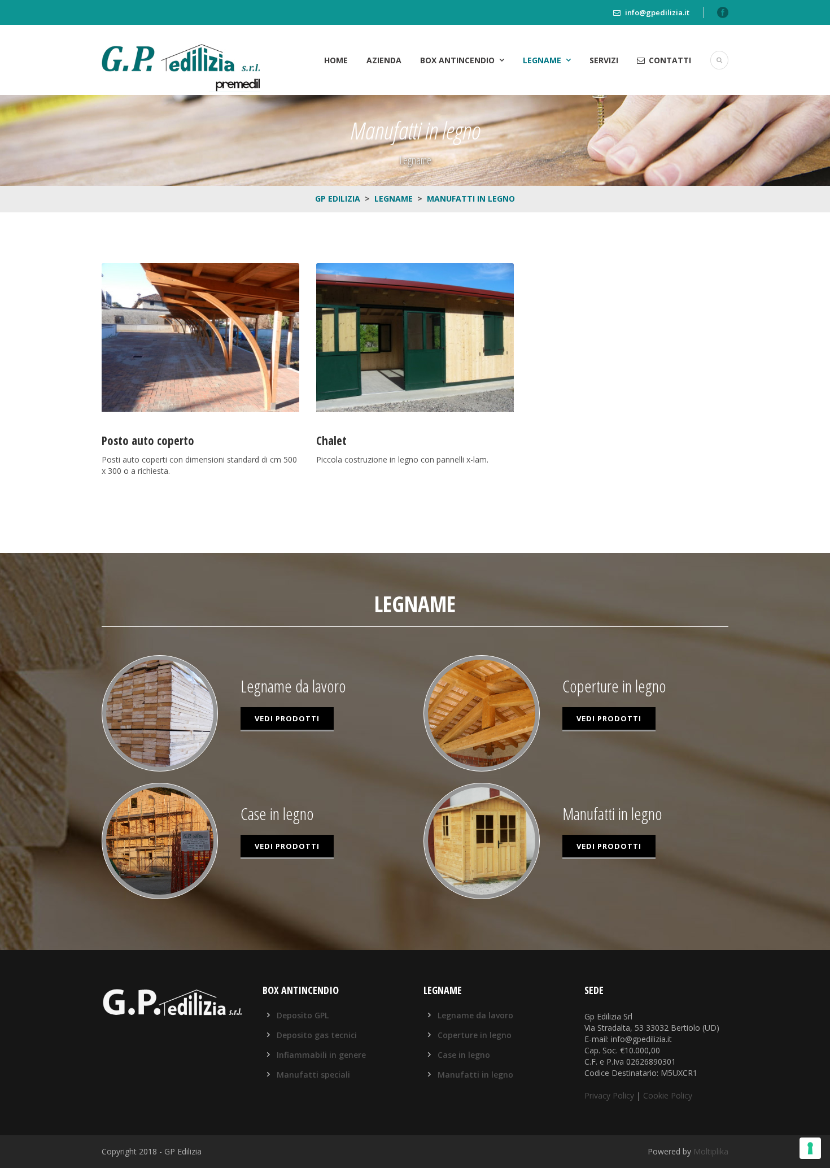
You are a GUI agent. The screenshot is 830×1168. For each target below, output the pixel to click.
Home (336, 60)
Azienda (383, 60)
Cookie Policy (667, 1095)
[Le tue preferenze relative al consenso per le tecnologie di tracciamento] (810, 1148)
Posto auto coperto (148, 440)
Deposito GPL (303, 1015)
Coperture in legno (475, 1035)
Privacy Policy (609, 1095)
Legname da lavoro (475, 1015)
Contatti (670, 60)
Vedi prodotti (287, 718)
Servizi (603, 60)
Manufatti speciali (313, 1074)
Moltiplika (710, 1151)
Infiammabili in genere (321, 1054)
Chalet (331, 440)
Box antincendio (457, 60)
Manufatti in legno (475, 1074)
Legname (542, 60)
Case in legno (464, 1054)
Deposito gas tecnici (317, 1035)
